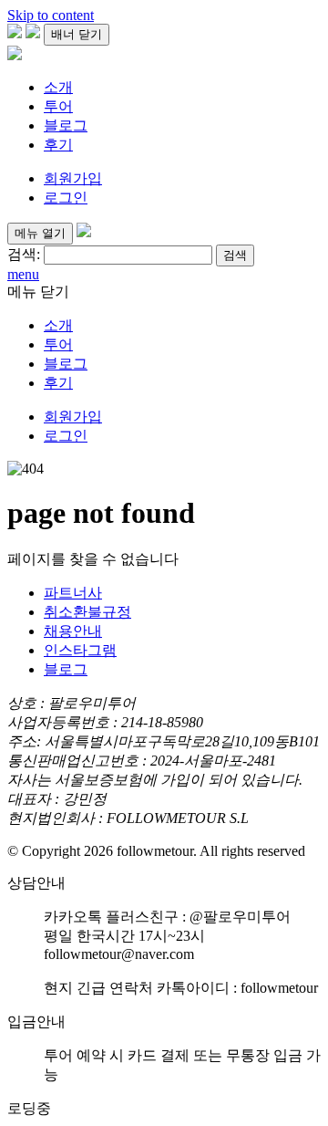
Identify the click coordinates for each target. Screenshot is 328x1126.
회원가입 (73, 178)
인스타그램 (80, 650)
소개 (58, 87)
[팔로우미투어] (14, 55)
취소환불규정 (87, 612)
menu (23, 274)
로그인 (65, 197)
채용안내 (73, 631)
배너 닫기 (76, 34)
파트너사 (73, 592)
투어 (58, 106)
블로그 (65, 125)
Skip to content (50, 15)
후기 (58, 144)
